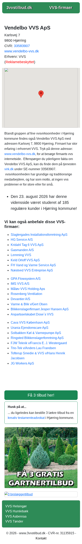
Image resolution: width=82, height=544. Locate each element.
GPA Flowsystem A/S (26, 278)
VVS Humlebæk (16, 511)
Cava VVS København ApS (30, 322)
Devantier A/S (20, 299)
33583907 (22, 46)
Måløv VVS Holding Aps (28, 289)
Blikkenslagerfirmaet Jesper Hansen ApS (40, 309)
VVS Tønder (14, 521)
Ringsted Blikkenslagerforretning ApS (37, 338)
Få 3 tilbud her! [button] (41, 395)
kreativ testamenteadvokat (26, 417)
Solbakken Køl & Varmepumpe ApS (36, 333)
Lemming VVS (21, 255)
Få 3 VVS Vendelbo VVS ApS (41, 381)
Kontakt (41, 538)
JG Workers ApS (22, 363)
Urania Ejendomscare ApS (29, 327)
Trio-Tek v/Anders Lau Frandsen (33, 348)
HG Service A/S (22, 239)
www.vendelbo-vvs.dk (21, 51)
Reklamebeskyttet (20, 62)
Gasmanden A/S (22, 250)
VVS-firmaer (60, 7)
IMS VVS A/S (20, 283)
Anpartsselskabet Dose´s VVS (32, 314)
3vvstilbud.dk (19, 7)
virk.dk (9, 169)
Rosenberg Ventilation (26, 294)
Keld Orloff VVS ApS (25, 260)
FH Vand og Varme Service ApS (33, 265)
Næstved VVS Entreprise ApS (32, 270)
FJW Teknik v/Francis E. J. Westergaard (39, 343)
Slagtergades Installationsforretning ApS (39, 234)
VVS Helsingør (16, 506)
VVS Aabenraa (15, 516)
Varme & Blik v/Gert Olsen (29, 304)
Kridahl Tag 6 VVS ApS (27, 244)
